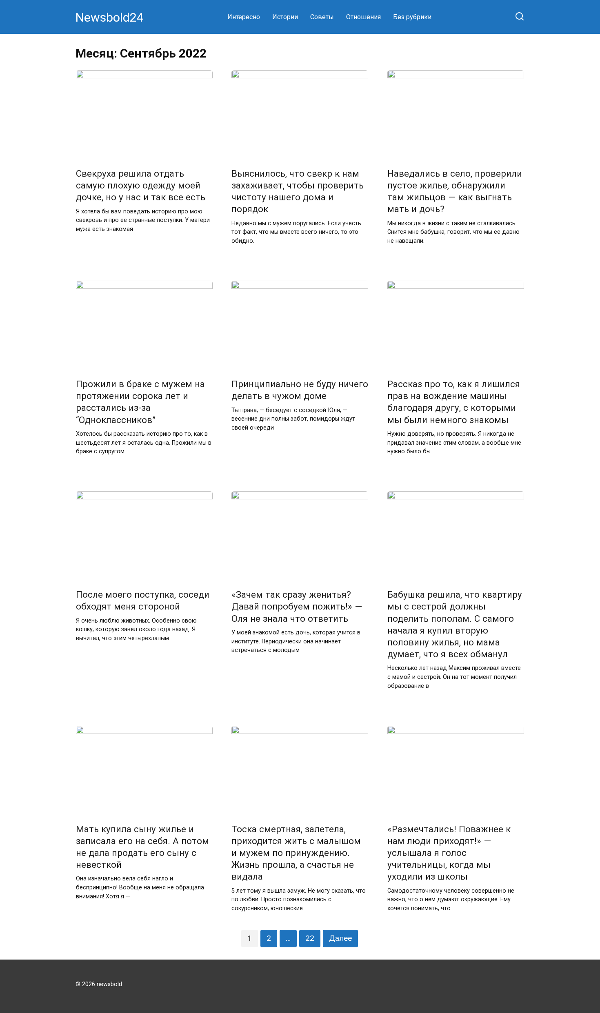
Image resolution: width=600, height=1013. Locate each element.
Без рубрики (412, 17)
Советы (322, 17)
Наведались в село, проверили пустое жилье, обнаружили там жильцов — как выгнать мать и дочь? (454, 191)
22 (309, 938)
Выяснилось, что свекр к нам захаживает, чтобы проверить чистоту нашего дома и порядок (297, 191)
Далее (340, 938)
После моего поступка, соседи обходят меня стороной (142, 601)
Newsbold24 (110, 17)
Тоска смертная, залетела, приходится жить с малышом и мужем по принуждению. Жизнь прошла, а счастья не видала (296, 853)
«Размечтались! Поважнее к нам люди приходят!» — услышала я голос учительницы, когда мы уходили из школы (449, 853)
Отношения (363, 17)
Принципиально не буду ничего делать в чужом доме (299, 390)
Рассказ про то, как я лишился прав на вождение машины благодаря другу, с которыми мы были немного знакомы (453, 402)
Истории (285, 17)
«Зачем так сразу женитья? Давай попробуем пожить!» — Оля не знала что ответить (296, 607)
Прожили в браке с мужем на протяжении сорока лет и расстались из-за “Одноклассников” (140, 402)
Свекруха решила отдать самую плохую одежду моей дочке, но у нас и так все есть (140, 185)
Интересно (243, 17)
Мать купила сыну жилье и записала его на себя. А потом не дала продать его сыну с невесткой (142, 847)
